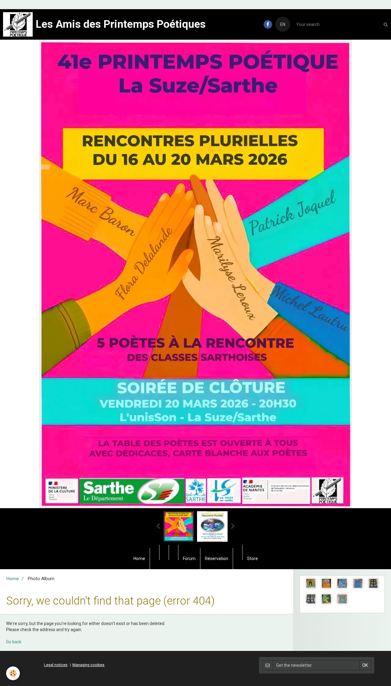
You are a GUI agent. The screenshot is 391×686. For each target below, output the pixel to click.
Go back (13, 641)
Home (139, 558)
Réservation (216, 558)
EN (282, 24)
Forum (189, 558)
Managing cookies (88, 665)
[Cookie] (13, 673)
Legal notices (56, 665)
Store (252, 558)
